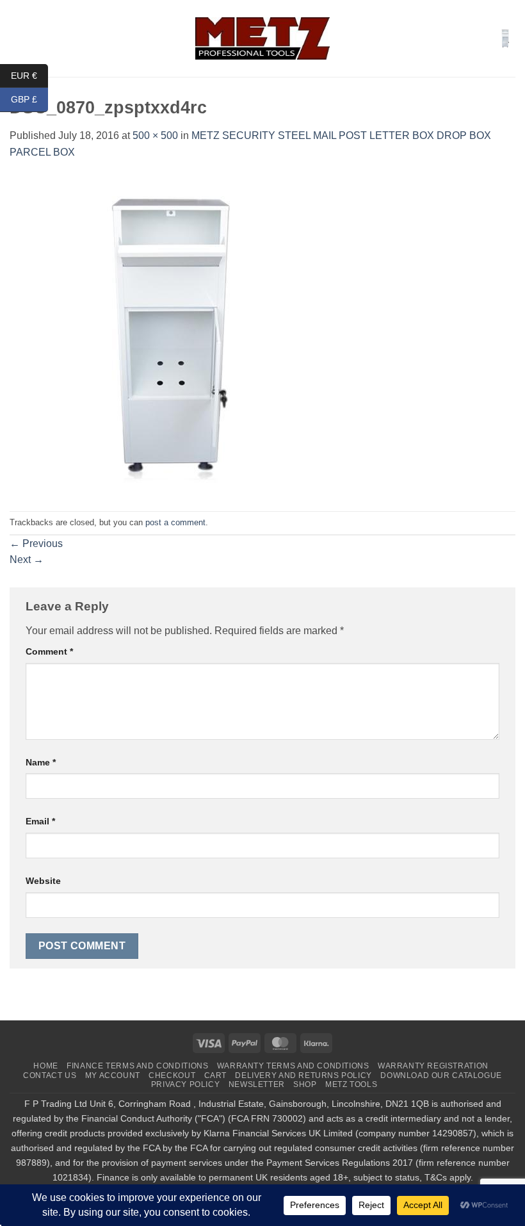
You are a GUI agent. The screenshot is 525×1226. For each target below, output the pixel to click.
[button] (17, 38)
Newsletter (257, 1084)
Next (27, 559)
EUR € (29, 75)
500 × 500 (155, 135)
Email (40, 821)
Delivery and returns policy (303, 1075)
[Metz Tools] (262, 38)
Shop (304, 1084)
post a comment (175, 522)
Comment (49, 651)
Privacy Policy (185, 1084)
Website (43, 881)
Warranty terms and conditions (293, 1065)
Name (41, 762)
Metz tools (351, 1084)
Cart (215, 1075)
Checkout (172, 1075)
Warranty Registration (433, 1065)
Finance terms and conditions (137, 1065)
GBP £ (29, 99)
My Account (112, 1075)
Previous (36, 543)
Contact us (49, 1075)
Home (45, 1065)
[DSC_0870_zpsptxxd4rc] (170, 334)
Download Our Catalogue (440, 1075)
